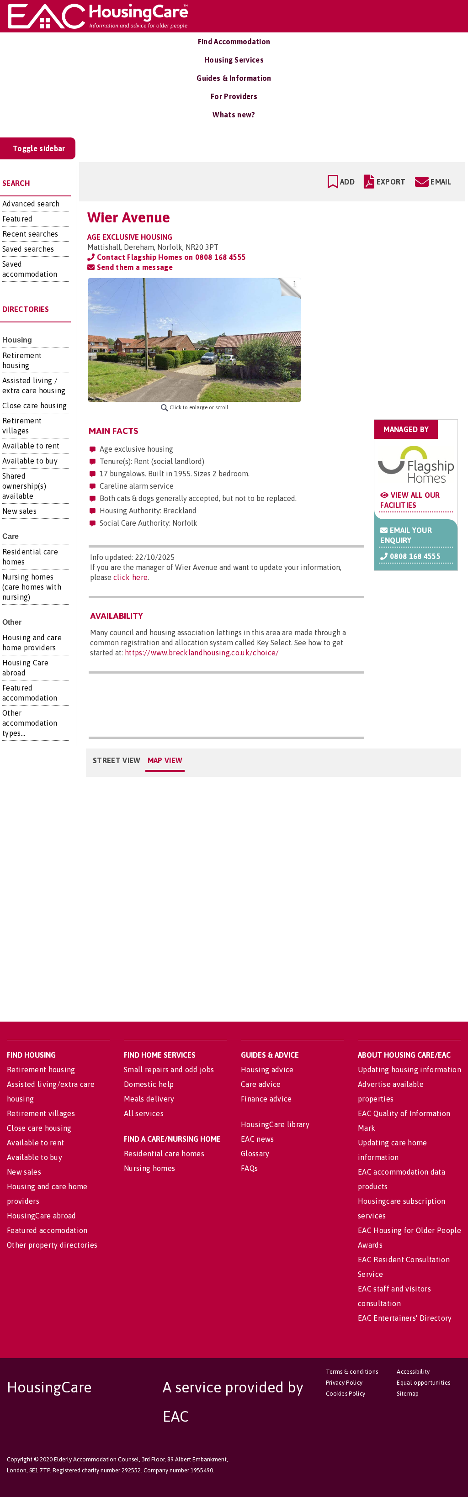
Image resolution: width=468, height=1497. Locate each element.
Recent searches (30, 234)
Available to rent (30, 446)
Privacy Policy (344, 1382)
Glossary (255, 1153)
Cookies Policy (345, 1393)
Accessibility (413, 1371)
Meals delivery (149, 1099)
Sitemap (408, 1393)
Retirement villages (41, 1113)
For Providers (234, 96)
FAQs (249, 1168)
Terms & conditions (352, 1371)
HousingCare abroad (41, 1216)
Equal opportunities (423, 1382)
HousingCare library (275, 1124)
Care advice (261, 1084)
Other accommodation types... (29, 723)
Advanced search (31, 204)
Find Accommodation (234, 41)
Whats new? (234, 115)
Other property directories (52, 1245)
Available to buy (30, 461)
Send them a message (133, 267)
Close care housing (34, 405)
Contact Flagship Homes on (170, 257)
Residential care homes (164, 1153)
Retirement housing (41, 1069)
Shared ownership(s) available (24, 486)
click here (130, 577)
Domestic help (149, 1084)
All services (144, 1113)
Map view (165, 760)
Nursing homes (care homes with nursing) (31, 587)
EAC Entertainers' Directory (405, 1318)
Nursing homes (149, 1168)
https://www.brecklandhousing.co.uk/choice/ (202, 652)
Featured (17, 219)
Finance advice (266, 1099)
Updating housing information (409, 1069)
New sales (19, 511)
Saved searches (28, 249)
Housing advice (267, 1069)
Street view (117, 760)
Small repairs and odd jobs (169, 1069)
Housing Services (234, 60)
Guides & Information (234, 78)
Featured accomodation (47, 1230)
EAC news (257, 1139)
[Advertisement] (386, 335)
